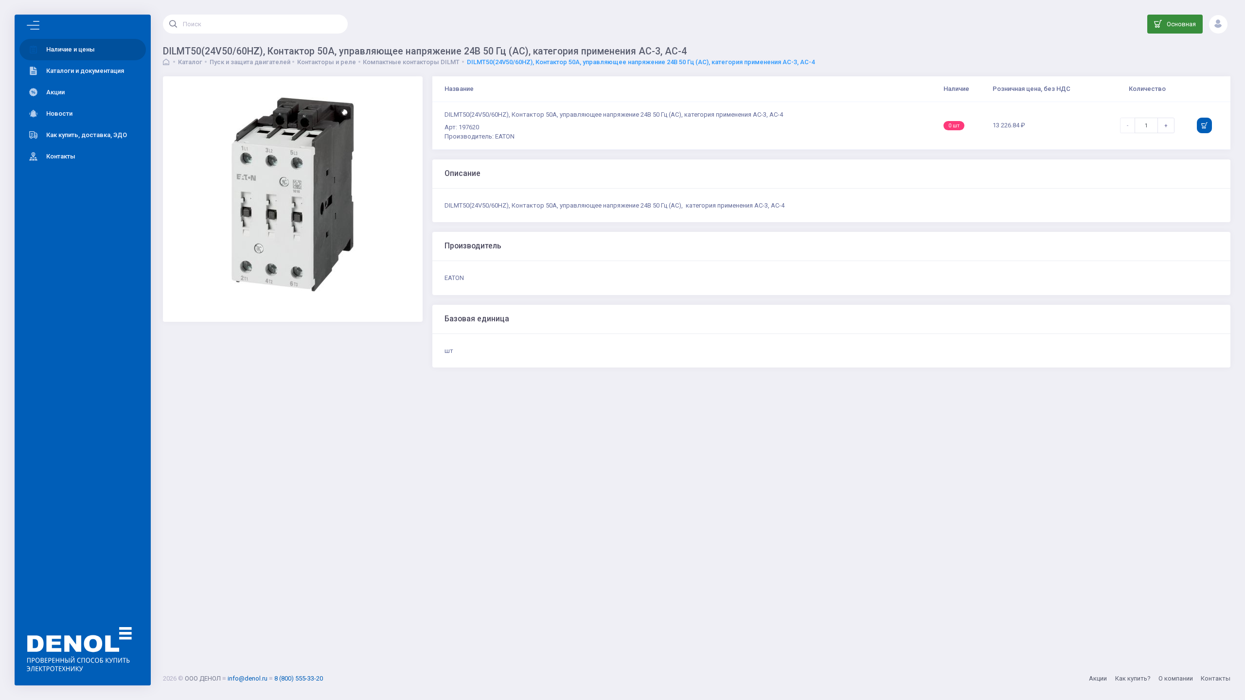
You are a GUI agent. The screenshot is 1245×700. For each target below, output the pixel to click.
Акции (1098, 678)
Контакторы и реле (326, 62)
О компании (1175, 678)
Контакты (1215, 678)
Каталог (190, 62)
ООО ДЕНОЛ (203, 678)
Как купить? (1133, 678)
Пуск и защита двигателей (250, 62)
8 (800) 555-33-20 (298, 678)
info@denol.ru (247, 678)
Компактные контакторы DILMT (411, 62)
